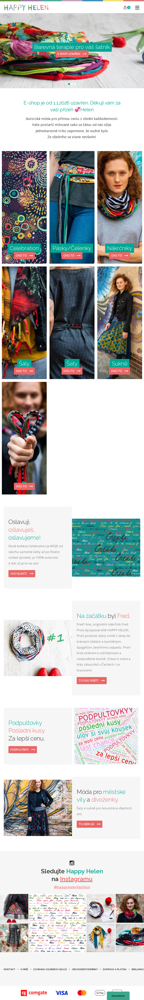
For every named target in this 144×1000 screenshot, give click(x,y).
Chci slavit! (19, 573)
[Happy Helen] (26, 7)
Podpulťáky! (19, 749)
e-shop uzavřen (69, 53)
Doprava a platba (115, 969)
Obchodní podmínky (85, 969)
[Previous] (4, 51)
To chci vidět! (89, 680)
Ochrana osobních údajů (50, 969)
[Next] (140, 51)
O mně (24, 969)
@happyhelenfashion (72, 887)
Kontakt (9, 969)
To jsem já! (87, 824)
